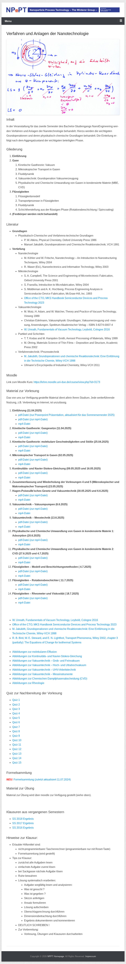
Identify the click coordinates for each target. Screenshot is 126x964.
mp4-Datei (24, 423)
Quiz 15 (16, 762)
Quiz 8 (16, 731)
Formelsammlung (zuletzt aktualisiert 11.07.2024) (38, 779)
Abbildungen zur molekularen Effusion (34, 651)
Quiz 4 (16, 713)
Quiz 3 (16, 709)
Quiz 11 (16, 744)
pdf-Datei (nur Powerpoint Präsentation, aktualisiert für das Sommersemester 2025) (66, 415)
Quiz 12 (16, 749)
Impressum (90, 956)
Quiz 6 (16, 722)
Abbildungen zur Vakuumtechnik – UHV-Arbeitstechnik (44, 669)
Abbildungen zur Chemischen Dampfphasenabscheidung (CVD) (49, 678)
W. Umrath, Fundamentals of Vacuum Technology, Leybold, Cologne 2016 (67, 329)
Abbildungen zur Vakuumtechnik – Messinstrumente (42, 674)
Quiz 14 (16, 758)
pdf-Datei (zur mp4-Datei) (33, 419)
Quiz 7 (16, 727)
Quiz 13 (16, 753)
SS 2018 (17, 818)
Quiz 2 (16, 704)
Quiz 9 (16, 735)
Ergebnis (28, 818)
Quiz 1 (16, 700)
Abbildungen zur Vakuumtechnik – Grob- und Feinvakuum (46, 660)
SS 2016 (17, 827)
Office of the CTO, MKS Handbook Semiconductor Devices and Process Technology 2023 (64, 624)
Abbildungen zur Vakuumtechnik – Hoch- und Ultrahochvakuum (49, 665)
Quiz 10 (16, 740)
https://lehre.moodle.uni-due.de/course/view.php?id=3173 (67, 382)
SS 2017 (17, 823)
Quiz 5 (16, 717)
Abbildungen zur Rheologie (28, 683)
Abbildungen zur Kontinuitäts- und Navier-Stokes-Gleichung (47, 656)
